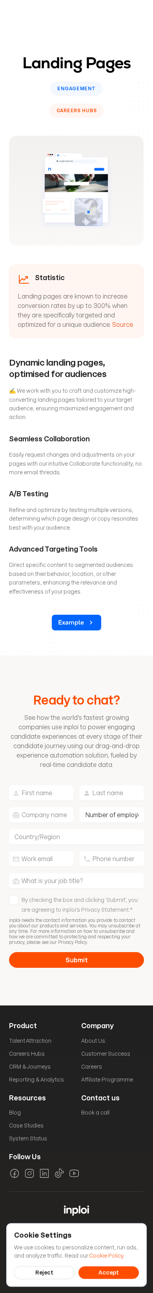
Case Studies (26, 1125)
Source (122, 324)
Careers (91, 1067)
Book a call (95, 1112)
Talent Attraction (30, 1041)
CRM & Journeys (30, 1067)
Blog (15, 1112)
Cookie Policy (106, 1255)
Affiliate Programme (107, 1079)
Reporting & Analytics (36, 1079)
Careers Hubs (27, 1054)
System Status (28, 1138)
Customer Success (105, 1054)
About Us (93, 1041)
